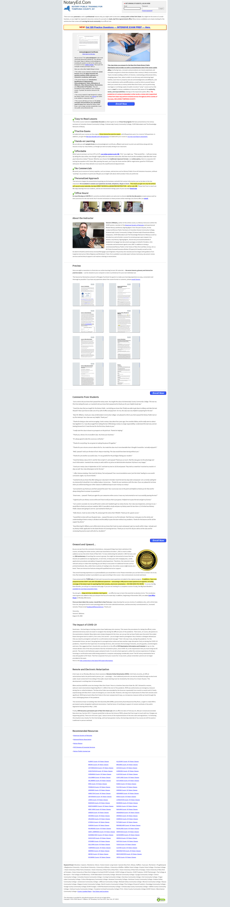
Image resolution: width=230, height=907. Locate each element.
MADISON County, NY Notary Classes (99, 803)
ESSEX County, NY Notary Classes (126, 784)
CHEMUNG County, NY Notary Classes (127, 771)
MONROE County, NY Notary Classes (127, 803)
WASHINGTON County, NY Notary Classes (128, 851)
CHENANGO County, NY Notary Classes (99, 774)
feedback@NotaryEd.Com (95, 607)
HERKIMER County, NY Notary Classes (127, 793)
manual (94, 96)
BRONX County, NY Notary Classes (98, 764)
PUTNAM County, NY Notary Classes (126, 822)
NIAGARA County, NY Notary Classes (127, 809)
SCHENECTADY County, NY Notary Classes (100, 835)
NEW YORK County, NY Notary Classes (99, 809)
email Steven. (136, 279)
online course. (89, 64)
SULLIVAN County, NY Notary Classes (99, 844)
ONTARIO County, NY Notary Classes (99, 815)
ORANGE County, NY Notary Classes (127, 815)
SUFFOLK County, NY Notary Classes (127, 841)
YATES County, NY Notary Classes (126, 857)
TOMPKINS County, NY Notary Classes (99, 847)
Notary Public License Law (81, 751)
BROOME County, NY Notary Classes (127, 764)
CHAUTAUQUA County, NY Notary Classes (100, 771)
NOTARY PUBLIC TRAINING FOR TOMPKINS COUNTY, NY (87, 7)
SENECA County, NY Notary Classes (126, 838)
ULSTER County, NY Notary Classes (126, 847)
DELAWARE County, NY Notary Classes (99, 780)
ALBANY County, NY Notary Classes (98, 761)
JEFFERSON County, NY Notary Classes (99, 796)
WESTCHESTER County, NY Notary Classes (129, 854)
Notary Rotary (77, 743)
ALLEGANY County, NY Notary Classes (127, 761)
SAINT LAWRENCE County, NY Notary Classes (101, 831)
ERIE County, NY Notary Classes (97, 784)
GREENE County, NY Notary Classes (126, 790)
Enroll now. (133, 188)
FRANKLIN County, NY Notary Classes (99, 787)
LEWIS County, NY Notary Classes (98, 800)
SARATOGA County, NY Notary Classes (127, 831)
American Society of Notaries (134, 225)
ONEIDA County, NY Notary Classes (98, 812)
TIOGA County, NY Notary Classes (126, 844)
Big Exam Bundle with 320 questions (97, 137)
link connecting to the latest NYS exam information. (96, 661)
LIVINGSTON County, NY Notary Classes (128, 800)
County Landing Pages (84, 891)
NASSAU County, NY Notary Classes (126, 806)
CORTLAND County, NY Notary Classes (127, 777)
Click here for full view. (88, 54)
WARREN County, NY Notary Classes (98, 851)
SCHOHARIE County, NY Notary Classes (128, 835)
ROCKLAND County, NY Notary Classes (127, 828)
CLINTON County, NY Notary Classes (127, 774)
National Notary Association (82, 739)
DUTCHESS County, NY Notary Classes (127, 780)
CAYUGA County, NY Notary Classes (126, 768)
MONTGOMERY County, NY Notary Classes (100, 806)
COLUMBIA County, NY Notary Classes (99, 777)
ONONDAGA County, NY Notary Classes (127, 812)
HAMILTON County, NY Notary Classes (99, 793)
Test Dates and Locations (101, 891)
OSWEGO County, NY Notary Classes (127, 819)
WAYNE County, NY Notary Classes (98, 854)
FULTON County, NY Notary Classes (126, 787)
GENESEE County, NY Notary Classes (99, 790)
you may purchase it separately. (137, 137)
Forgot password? (147, 10)
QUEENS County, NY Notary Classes (98, 825)
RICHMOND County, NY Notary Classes (99, 828)
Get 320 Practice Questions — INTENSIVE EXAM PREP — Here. (118, 27)
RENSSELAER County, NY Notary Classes (128, 825)
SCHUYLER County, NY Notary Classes (99, 838)
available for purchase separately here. (85, 589)
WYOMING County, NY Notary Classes (99, 857)
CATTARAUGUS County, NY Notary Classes (100, 768)
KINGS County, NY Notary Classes (126, 796)
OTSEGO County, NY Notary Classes (98, 822)
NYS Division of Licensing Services (84, 747)
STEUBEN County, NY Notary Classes (99, 841)
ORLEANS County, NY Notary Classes (99, 819)
